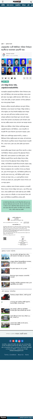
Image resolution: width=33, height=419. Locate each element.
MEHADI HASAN (10, 53)
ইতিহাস (24, 5)
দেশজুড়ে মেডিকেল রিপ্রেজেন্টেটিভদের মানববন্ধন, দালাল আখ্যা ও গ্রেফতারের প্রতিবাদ (20, 262)
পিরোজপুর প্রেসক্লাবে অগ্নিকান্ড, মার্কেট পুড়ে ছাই (20, 295)
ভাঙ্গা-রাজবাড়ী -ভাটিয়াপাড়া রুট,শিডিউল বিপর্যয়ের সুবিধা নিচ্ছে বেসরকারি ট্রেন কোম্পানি (20, 309)
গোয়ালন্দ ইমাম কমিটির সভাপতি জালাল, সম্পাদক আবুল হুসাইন (19, 323)
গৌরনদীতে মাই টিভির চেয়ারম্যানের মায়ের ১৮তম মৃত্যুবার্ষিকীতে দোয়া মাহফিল (21, 283)
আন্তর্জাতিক (17, 5)
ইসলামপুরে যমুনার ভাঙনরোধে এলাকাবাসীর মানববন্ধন (19, 276)
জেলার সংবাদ (9, 44)
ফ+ (24, 78)
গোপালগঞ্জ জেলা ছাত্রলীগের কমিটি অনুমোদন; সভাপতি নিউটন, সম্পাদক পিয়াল (20, 302)
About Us (20, 355)
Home (27, 355)
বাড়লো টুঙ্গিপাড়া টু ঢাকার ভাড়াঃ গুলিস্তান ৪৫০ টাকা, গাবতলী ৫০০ (20, 316)
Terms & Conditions (10, 355)
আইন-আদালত (10, 5)
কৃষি (28, 5)
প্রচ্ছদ (2, 44)
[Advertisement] (16, 25)
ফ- (27, 78)
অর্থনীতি (3, 5)
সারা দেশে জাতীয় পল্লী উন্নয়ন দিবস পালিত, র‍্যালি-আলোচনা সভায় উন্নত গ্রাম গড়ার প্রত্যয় (20, 255)
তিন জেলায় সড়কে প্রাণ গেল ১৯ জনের (18, 268)
